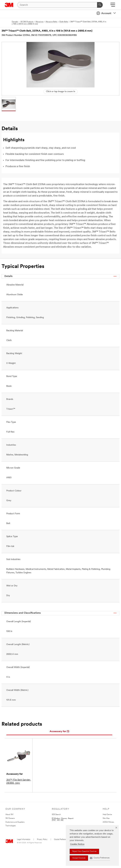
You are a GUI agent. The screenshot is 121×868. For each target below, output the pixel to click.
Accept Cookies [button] (78, 858)
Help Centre (107, 814)
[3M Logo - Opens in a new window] (9, 5)
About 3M (9, 814)
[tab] (59, 731)
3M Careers (10, 818)
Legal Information (23, 839)
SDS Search (56, 814)
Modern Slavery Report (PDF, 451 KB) (62, 819)
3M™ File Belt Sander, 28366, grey (18, 781)
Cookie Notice (77, 844)
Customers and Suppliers (15, 822)
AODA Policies (108, 822)
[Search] (100, 5)
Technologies (11, 826)
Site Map (106, 818)
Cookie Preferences (61, 839)
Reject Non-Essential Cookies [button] (84, 851)
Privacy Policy (42, 839)
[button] (99, 858)
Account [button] (106, 13)
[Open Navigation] (112, 6)
